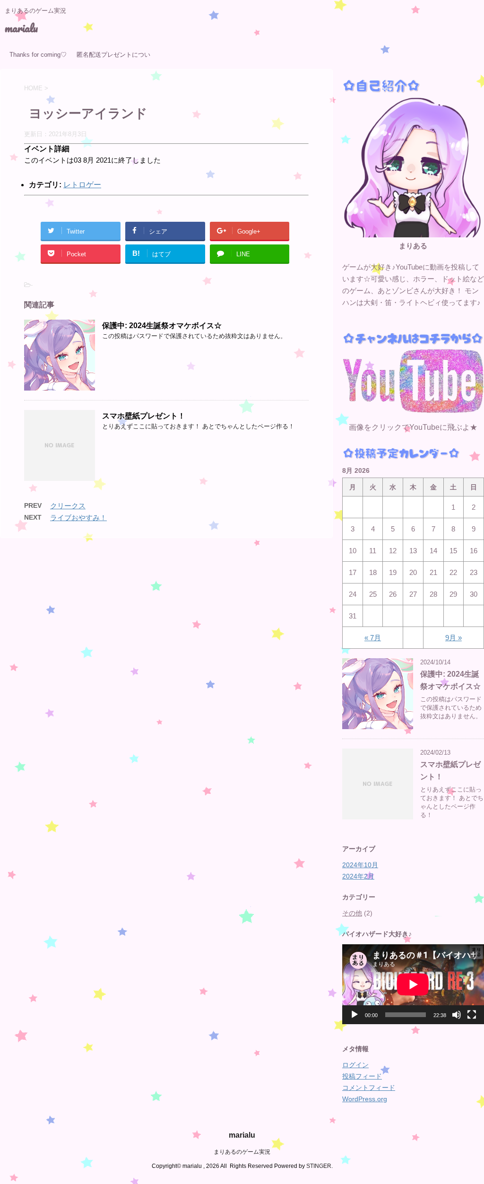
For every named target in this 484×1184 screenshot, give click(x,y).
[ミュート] (456, 1014)
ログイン (355, 1065)
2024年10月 (360, 865)
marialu (21, 27)
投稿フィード (362, 1076)
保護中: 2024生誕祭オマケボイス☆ (162, 326)
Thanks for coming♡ (38, 54)
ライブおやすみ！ (78, 518)
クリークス (68, 506)
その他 (352, 913)
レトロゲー (82, 185)
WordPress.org (364, 1099)
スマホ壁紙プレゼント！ (143, 416)
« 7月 (372, 638)
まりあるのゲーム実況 (242, 1152)
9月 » (453, 638)
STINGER (318, 1166)
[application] (413, 984)
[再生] (354, 1014)
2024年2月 (358, 876)
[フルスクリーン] (471, 1014)
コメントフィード (368, 1087)
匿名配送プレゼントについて (113, 57)
